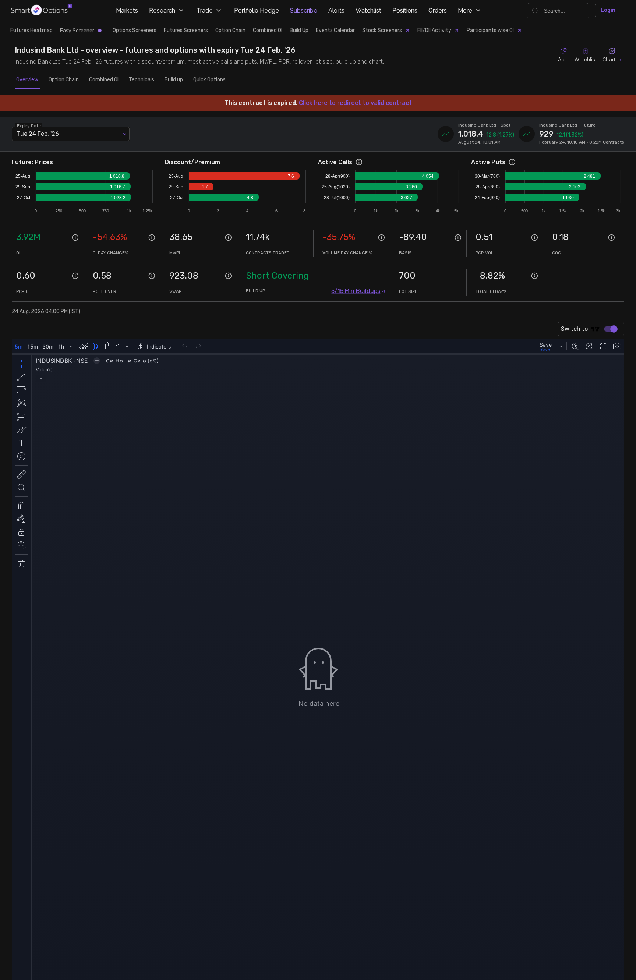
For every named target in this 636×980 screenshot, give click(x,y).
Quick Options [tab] (209, 80)
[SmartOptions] (41, 10)
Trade (205, 10)
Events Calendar (335, 30)
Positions (404, 10)
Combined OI (267, 30)
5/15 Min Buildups (355, 290)
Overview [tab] (27, 80)
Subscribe (303, 10)
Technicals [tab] (141, 80)
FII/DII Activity (434, 30)
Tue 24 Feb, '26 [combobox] (38, 133)
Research (162, 10)
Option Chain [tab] (64, 80)
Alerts (336, 10)
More (465, 10)
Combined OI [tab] (104, 80)
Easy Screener (77, 31)
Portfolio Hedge (256, 10)
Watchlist (368, 10)
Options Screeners (134, 30)
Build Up (299, 30)
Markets (127, 10)
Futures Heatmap (31, 30)
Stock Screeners (382, 30)
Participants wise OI (490, 30)
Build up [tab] (174, 80)
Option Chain (230, 30)
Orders (437, 10)
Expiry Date (29, 125)
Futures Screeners (186, 30)
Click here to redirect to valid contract (355, 102)
